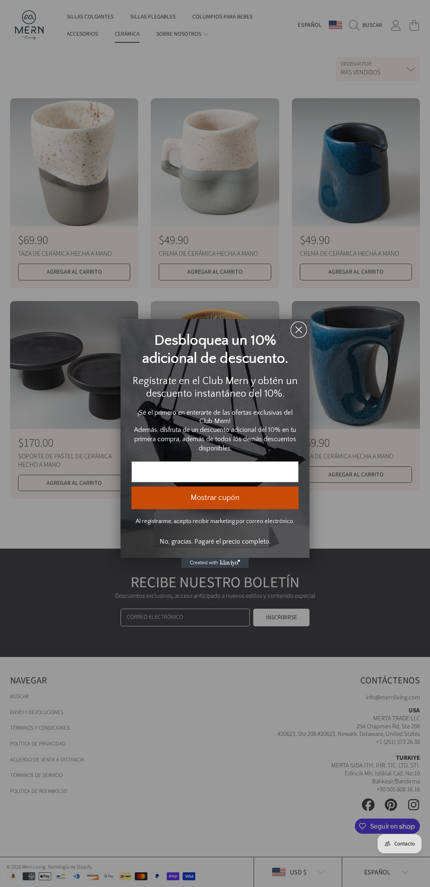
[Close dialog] (298, 329)
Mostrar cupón (215, 498)
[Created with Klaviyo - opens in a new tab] (215, 563)
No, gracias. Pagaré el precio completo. (215, 541)
